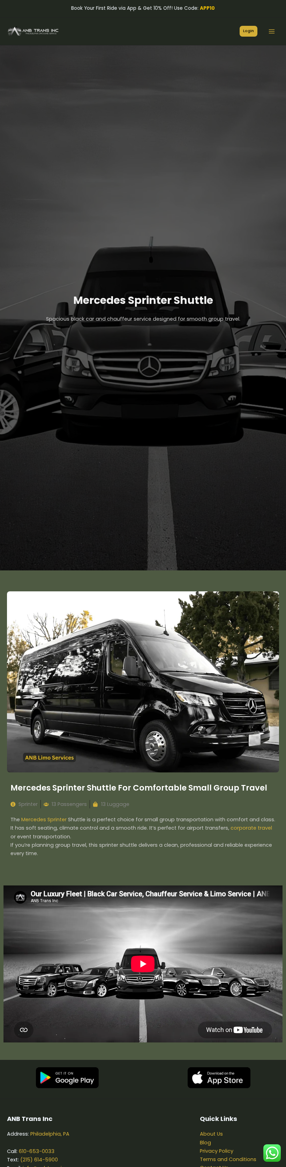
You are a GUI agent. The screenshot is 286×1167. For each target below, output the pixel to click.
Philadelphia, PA (49, 1133)
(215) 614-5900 (39, 1159)
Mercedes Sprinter (44, 819)
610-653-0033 (36, 1151)
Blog (205, 1142)
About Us (211, 1133)
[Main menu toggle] (271, 31)
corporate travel (251, 827)
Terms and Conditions (228, 1159)
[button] (248, 31)
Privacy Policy (216, 1150)
